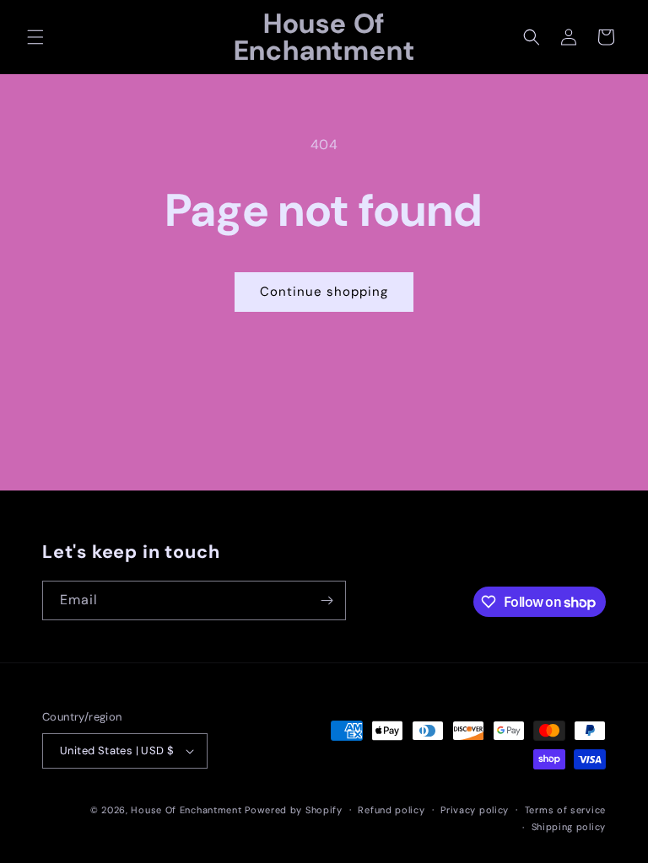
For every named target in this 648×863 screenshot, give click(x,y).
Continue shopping (324, 291)
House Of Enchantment (186, 810)
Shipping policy (569, 827)
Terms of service (565, 810)
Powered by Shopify (294, 810)
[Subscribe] (326, 600)
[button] (35, 37)
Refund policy (391, 810)
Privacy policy (474, 810)
